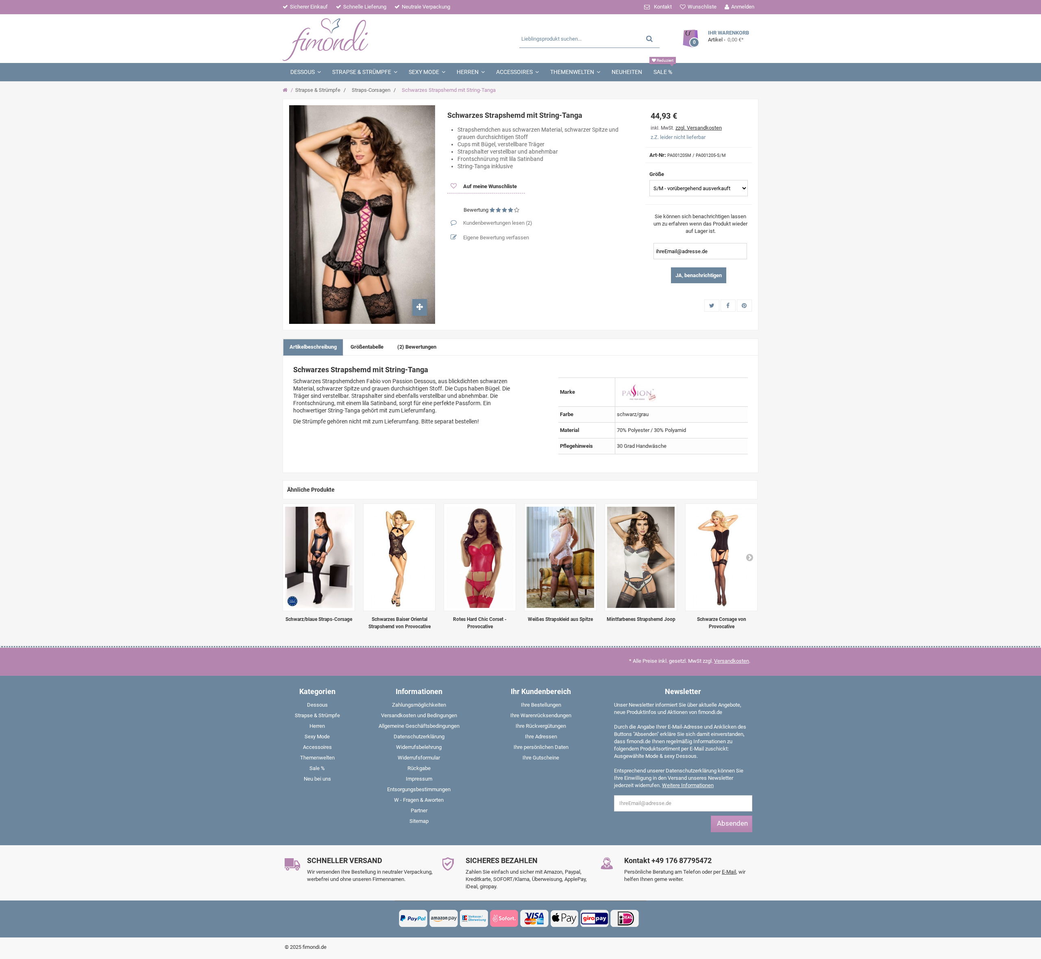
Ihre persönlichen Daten (541, 747)
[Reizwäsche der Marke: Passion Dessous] (638, 391)
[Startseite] (286, 90)
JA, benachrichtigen (698, 275)
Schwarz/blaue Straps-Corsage (318, 619)
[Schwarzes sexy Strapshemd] (399, 557)
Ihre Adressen (541, 736)
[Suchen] (649, 38)
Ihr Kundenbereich (541, 691)
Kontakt (663, 7)
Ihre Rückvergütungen (541, 726)
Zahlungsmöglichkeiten (419, 705)
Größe (657, 174)
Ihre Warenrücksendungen (540, 715)
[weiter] (749, 557)
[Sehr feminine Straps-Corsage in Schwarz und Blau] (319, 557)
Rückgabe (419, 768)
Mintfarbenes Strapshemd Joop (641, 619)
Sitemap (419, 821)
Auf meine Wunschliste (489, 186)
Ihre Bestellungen (541, 705)
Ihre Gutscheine (541, 758)
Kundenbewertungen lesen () (497, 223)
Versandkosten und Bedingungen (419, 715)
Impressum (419, 779)
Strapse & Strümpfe (317, 90)
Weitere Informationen (688, 785)
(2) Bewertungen (416, 347)
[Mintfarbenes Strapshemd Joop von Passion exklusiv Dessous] (641, 557)
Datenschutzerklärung (419, 736)
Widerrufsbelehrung (419, 747)
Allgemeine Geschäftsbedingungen (419, 726)
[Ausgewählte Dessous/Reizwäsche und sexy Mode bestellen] (361, 38)
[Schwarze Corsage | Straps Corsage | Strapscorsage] (721, 557)
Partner (419, 810)
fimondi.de (315, 947)
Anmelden (742, 7)
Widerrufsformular (419, 758)
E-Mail (729, 872)
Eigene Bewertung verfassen (495, 237)
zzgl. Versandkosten (698, 128)
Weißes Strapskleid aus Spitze (560, 619)
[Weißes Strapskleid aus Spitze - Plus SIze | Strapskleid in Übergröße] (560, 557)
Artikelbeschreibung (313, 347)
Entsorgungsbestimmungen (419, 789)
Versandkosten (731, 661)
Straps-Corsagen (371, 90)
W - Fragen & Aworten (419, 800)
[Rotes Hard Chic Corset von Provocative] (480, 557)
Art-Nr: (657, 155)
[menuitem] (317, 706)
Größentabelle (367, 347)
